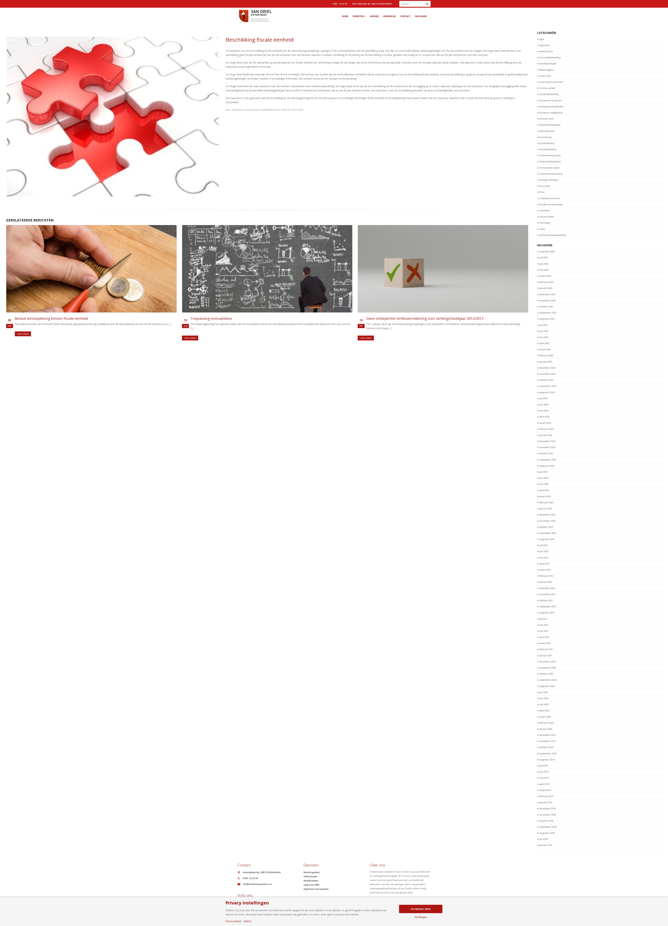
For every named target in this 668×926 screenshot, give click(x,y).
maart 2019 (545, 790)
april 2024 (544, 416)
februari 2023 (546, 502)
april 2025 (544, 343)
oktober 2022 (546, 526)
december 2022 (547, 514)
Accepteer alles (421, 909)
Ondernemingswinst (550, 161)
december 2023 (547, 441)
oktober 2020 (546, 673)
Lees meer (14, 338)
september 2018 (547, 826)
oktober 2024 (546, 379)
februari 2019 (546, 796)
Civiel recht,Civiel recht (551, 82)
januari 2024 (545, 435)
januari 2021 (545, 655)
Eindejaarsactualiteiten (551, 106)
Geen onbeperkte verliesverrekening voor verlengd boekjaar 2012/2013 (249, 318)
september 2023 (547, 459)
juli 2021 (543, 618)
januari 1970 (545, 845)
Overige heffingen (548, 179)
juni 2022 (543, 551)
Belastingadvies (312, 872)
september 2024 (547, 386)
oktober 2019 (546, 747)
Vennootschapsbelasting (552, 235)
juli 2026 (543, 257)
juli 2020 (543, 692)
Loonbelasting (546, 143)
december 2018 (547, 808)
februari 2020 (546, 722)
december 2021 (547, 588)
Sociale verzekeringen (551, 204)
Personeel (544, 186)
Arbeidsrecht (546, 51)
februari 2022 (546, 575)
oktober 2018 (546, 820)
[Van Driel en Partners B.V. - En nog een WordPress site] (254, 16)
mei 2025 (543, 337)
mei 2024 (543, 410)
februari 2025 (546, 355)
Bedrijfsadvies (311, 880)
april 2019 (544, 784)
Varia (542, 228)
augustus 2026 (547, 251)
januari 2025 (545, 361)
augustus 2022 (547, 539)
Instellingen (420, 917)
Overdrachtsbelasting (550, 173)
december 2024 (547, 367)
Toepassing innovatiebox (35, 318)
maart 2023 (545, 496)
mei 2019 (543, 777)
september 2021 (547, 606)
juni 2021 (543, 624)
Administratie (310, 876)
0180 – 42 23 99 (340, 3)
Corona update (547, 88)
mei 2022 (543, 557)
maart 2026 (545, 275)
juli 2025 (543, 325)
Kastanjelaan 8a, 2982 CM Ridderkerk (372, 3)
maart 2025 (545, 349)
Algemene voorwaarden (316, 889)
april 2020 (544, 710)
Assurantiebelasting (549, 57)
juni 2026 (543, 263)
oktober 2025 (546, 306)
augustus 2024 (547, 392)
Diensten (358, 16)
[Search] (427, 4)
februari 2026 (546, 282)
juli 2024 (543, 398)
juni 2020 (543, 698)
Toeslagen (544, 222)
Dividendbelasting (548, 94)
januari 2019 (545, 802)
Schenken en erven (549, 198)
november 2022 (547, 520)
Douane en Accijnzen (550, 100)
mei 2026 (543, 269)
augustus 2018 (547, 832)
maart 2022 (545, 569)
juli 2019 (543, 765)
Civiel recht (545, 75)
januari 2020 (545, 728)
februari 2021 (546, 649)
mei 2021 (543, 631)
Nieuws (374, 16)
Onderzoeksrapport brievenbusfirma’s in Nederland (409, 318)
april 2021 (544, 637)
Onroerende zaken (549, 167)
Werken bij (389, 16)
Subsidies (544, 210)
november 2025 (547, 300)
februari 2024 (546, 429)
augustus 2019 (547, 759)
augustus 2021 (547, 612)
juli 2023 (543, 471)
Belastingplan (546, 69)
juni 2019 (543, 771)
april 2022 (544, 563)
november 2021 (547, 594)
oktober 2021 (546, 600)
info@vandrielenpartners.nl (257, 884)
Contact (405, 16)
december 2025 (547, 294)
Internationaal (546, 131)
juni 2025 (543, 331)
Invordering (545, 137)
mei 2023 (543, 484)
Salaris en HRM (311, 884)
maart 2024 (545, 422)
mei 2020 (543, 704)
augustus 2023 (547, 465)
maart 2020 (545, 716)
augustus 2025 (547, 318)
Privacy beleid (233, 921)
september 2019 (547, 753)
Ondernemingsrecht (549, 155)
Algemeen (544, 45)
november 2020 (547, 667)
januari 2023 (545, 508)
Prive (542, 192)
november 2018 (547, 814)
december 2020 (547, 661)
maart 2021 (545, 643)
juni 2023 (543, 477)
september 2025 (547, 312)
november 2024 (547, 373)
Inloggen (421, 16)
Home (345, 16)
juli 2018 (543, 839)
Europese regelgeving (550, 112)
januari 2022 (545, 581)
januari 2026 (545, 288)
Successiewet (546, 216)
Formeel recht (546, 118)
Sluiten (247, 921)
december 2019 (547, 735)
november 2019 (547, 741)
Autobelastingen (548, 63)
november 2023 (547, 447)
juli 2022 (543, 545)
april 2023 (544, 490)
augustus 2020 (547, 686)
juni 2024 (543, 404)
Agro (541, 39)
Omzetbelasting (547, 149)
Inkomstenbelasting (549, 124)
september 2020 (547, 679)
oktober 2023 (546, 453)
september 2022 (547, 533)
